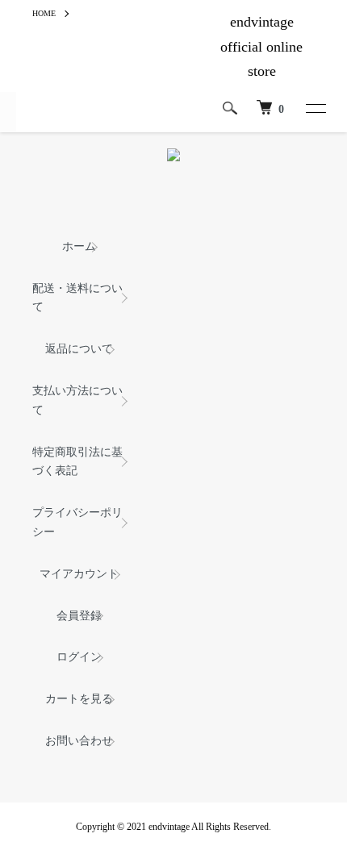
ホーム (79, 246)
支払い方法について (77, 400)
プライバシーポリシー (77, 522)
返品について (79, 349)
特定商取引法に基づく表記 (77, 461)
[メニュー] (315, 108)
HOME (44, 13)
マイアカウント (79, 574)
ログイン (79, 657)
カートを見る (79, 699)
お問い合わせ (79, 741)
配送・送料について (77, 298)
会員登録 (79, 616)
